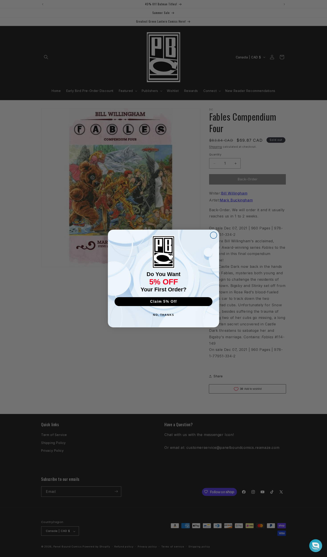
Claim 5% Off (163, 301)
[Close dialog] (213, 235)
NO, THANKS (163, 314)
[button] (315, 545)
